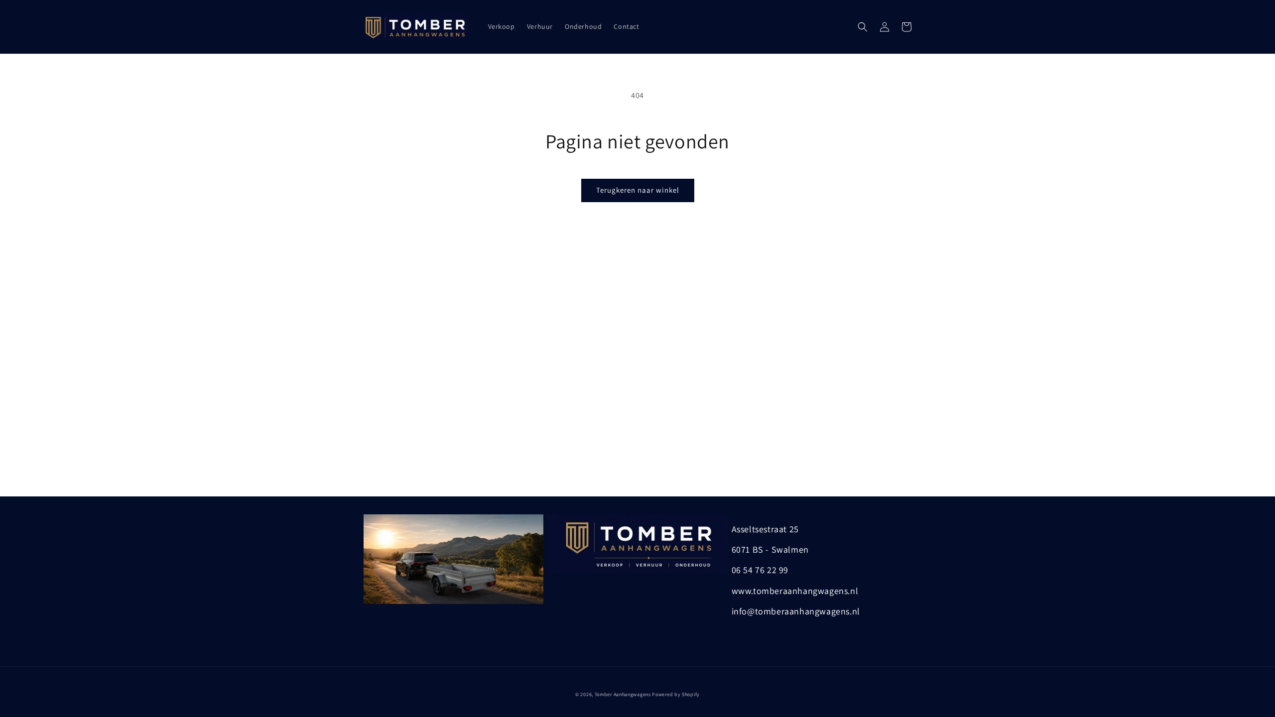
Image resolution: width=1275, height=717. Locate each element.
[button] (863, 27)
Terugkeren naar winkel (637, 190)
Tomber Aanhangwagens (623, 694)
